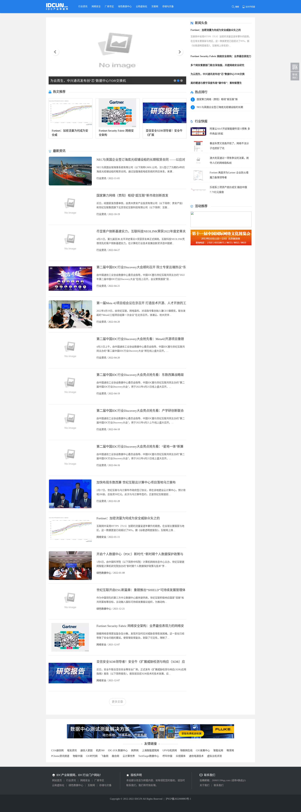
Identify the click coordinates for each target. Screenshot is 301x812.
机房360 (100, 750)
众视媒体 (181, 756)
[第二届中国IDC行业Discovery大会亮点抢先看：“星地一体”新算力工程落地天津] (70, 471)
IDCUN (138, 799)
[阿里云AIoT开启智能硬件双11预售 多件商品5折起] (198, 135)
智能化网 (218, 750)
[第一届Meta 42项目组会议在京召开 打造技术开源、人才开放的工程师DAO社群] (70, 327)
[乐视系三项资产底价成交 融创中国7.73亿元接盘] (198, 194)
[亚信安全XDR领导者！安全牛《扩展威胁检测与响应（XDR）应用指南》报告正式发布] (70, 686)
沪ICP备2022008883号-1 (178, 799)
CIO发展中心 (203, 750)
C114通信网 (57, 750)
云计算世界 (129, 756)
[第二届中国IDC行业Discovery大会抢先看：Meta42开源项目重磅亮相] (70, 363)
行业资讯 (101, 178)
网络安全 (101, 537)
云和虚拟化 (58, 785)
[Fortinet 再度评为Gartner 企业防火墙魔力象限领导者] (198, 179)
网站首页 (57, 780)
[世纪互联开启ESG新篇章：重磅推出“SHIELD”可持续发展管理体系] (70, 614)
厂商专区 (99, 780)
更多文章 (117, 701)
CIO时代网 (92, 756)
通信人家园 (86, 750)
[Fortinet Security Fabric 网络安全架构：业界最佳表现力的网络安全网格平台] (70, 650)
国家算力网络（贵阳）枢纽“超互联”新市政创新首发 (132, 195)
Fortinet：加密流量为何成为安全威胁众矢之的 (128, 518)
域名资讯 (72, 750)
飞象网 (104, 756)
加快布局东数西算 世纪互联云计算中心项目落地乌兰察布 (136, 482)
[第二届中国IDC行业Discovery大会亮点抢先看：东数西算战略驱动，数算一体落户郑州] (70, 399)
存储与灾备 (105, 785)
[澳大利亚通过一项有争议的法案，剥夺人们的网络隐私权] (198, 164)
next (179, 52)
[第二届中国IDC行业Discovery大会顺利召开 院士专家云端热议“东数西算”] (70, 292)
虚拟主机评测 (214, 756)
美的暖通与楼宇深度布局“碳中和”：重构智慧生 (216, 83)
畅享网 (230, 750)
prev (55, 52)
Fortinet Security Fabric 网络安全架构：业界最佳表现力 (221, 56)
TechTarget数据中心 (148, 756)
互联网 (91, 785)
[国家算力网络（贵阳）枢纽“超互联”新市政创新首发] (70, 220)
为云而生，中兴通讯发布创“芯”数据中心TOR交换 (218, 74)
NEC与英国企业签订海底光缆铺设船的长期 (220, 107)
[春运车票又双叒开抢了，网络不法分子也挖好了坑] (198, 150)
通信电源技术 (196, 756)
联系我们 (218, 785)
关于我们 (204, 785)
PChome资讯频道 (60, 756)
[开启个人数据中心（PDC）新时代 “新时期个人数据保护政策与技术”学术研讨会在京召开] (70, 578)
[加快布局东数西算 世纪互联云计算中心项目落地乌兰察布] (70, 507)
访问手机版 (250, 7)
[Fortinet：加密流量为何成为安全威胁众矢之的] (70, 543)
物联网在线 (186, 750)
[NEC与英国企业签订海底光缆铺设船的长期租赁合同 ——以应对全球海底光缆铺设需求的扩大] (70, 184)
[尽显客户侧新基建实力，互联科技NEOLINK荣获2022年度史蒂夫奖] (70, 256)
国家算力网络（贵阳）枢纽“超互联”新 (217, 99)
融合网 (115, 756)
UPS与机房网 (170, 750)
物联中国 (78, 756)
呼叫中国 (167, 756)
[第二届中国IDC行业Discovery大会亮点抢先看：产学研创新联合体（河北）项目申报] (70, 435)
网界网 (134, 750)
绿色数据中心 (104, 573)
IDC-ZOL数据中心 (118, 750)
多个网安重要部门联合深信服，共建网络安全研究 (217, 65)
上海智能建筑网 (150, 750)
